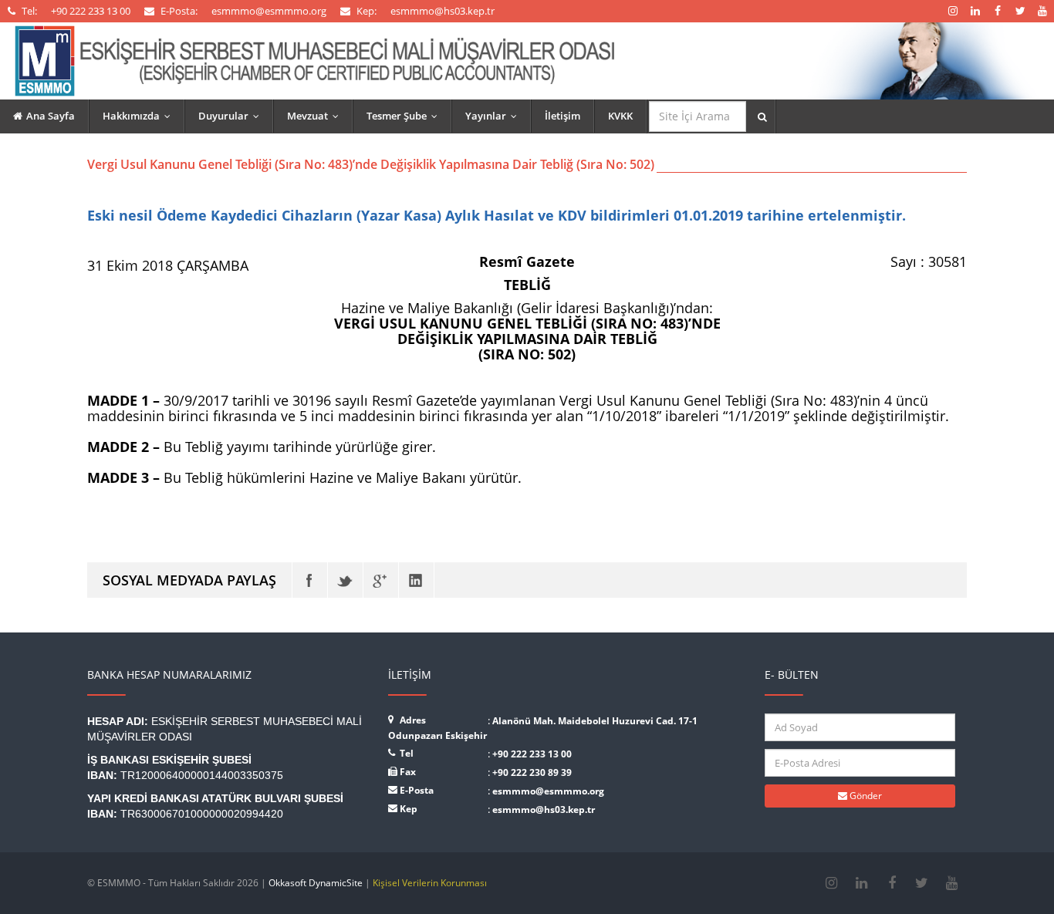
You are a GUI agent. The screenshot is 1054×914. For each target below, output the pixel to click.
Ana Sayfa (50, 116)
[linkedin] (861, 883)
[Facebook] (309, 580)
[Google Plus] (380, 580)
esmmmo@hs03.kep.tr (543, 809)
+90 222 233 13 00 (532, 754)
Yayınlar (494, 116)
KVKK (620, 116)
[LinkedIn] (416, 580)
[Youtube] (951, 883)
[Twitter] (345, 580)
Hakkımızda (140, 116)
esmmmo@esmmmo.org (548, 791)
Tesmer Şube (405, 116)
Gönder (864, 795)
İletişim (562, 116)
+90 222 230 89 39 (532, 772)
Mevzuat (316, 116)
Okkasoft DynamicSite (316, 882)
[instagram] (831, 883)
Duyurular (232, 116)
